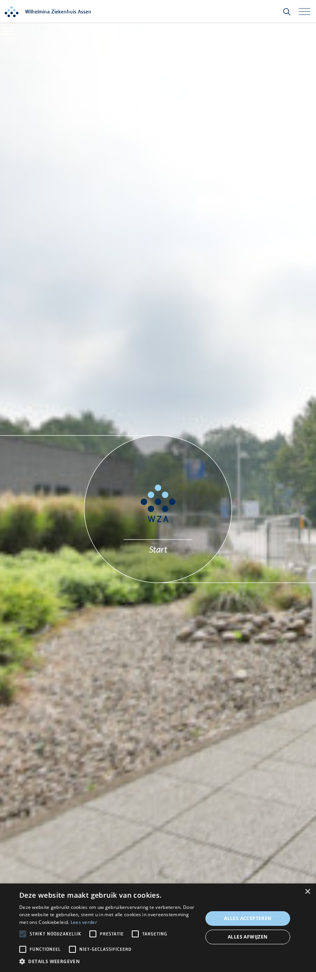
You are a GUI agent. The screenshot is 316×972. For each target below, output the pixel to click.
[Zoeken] (287, 11)
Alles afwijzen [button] (248, 937)
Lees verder (84, 922)
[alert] (158, 927)
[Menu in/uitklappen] (304, 11)
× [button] (307, 892)
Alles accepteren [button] (247, 918)
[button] (108, 961)
